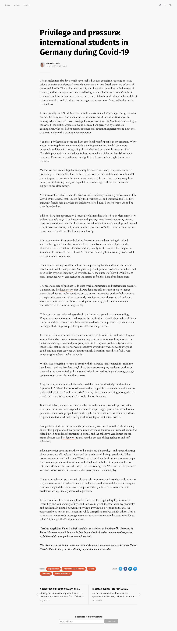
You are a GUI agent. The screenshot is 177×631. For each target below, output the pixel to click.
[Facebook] (165, 5)
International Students (73, 569)
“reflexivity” (69, 437)
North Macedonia (62, 573)
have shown (66, 289)
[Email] (135, 569)
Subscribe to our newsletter (88, 617)
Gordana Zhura (53, 63)
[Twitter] (160, 5)
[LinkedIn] (130, 569)
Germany (46, 573)
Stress (91, 569)
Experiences (53, 569)
